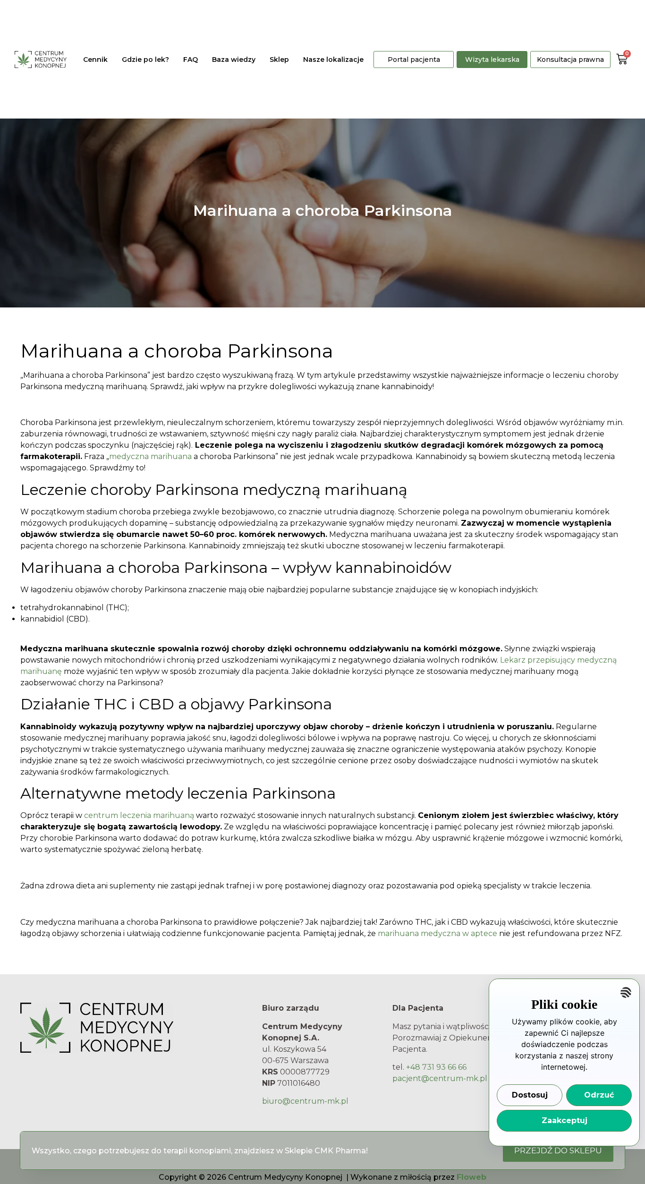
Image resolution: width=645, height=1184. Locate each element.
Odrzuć (599, 1094)
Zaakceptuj (564, 1120)
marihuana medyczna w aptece (437, 933)
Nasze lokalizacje (333, 59)
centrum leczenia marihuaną (139, 815)
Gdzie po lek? (145, 59)
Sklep (279, 59)
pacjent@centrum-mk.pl (439, 1078)
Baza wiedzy (233, 59)
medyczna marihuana (150, 456)
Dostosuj (530, 1094)
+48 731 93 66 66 (436, 1067)
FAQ (190, 59)
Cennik (95, 59)
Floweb (471, 1177)
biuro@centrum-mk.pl (305, 1101)
